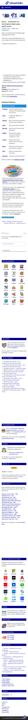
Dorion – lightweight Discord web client (14, 661)
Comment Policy (14, 236)
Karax (4, 115)
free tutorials (13, 96)
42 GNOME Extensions (7, 684)
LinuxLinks (22, 718)
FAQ (3, 705)
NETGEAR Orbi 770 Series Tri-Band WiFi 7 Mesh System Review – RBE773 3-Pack (14, 390)
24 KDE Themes (6, 680)
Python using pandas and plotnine (16, 346)
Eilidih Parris (15, 28)
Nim (3, 217)
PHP (22, 432)
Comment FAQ (5, 707)
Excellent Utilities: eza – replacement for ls (15, 223)
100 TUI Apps (10, 637)
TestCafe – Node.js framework (11, 651)
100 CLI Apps (10, 639)
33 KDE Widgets (6, 682)
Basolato (4, 128)
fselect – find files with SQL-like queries (12, 221)
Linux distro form (13, 454)
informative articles (9, 189)
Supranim (5, 156)
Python (8, 432)
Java (21, 430)
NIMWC (4, 133)
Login (24, 233)
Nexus (4, 146)
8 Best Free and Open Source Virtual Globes (15, 667)
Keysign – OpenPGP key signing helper (13, 660)
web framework (9, 217)
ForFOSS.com (5, 708)
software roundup (19, 159)
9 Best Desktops (6, 679)
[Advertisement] (14, 60)
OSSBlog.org (5, 710)
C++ (11, 432)
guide (18, 625)
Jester (4, 125)
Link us (3, 703)
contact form (12, 458)
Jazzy (3, 151)
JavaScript (17, 432)
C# (13, 432)
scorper (4, 140)
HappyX (4, 120)
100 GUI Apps (10, 635)
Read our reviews (20, 614)
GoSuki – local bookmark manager (12, 668)
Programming (5, 30)
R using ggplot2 (13, 347)
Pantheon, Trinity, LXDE (8, 685)
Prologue (4, 109)
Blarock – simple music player (18, 368)
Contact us (4, 702)
